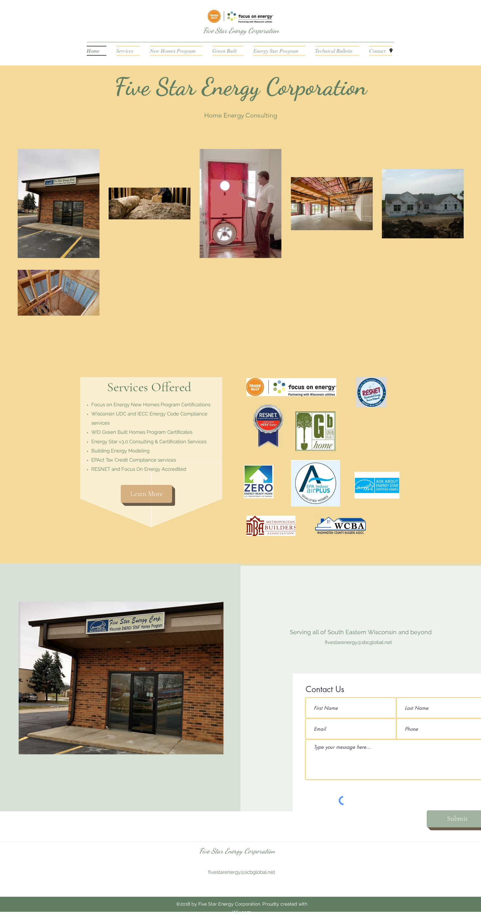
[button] (337, 51)
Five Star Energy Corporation (241, 30)
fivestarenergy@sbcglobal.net (358, 642)
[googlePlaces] (391, 50)
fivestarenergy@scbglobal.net (241, 872)
